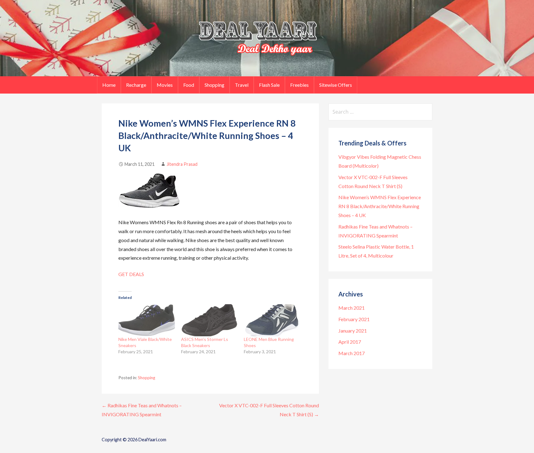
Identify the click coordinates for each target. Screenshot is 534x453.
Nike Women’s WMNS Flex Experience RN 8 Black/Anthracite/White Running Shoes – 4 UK (379, 206)
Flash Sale (269, 85)
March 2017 (351, 353)
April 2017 (349, 342)
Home (109, 85)
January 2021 (352, 330)
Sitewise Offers (335, 85)
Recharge (136, 85)
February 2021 (354, 319)
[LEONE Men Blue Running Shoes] (272, 320)
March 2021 (351, 308)
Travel (241, 85)
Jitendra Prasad (182, 164)
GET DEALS (131, 274)
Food (188, 85)
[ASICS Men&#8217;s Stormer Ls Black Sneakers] (209, 320)
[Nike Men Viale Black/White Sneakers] (146, 320)
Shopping (214, 85)
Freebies (299, 85)
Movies (165, 85)
